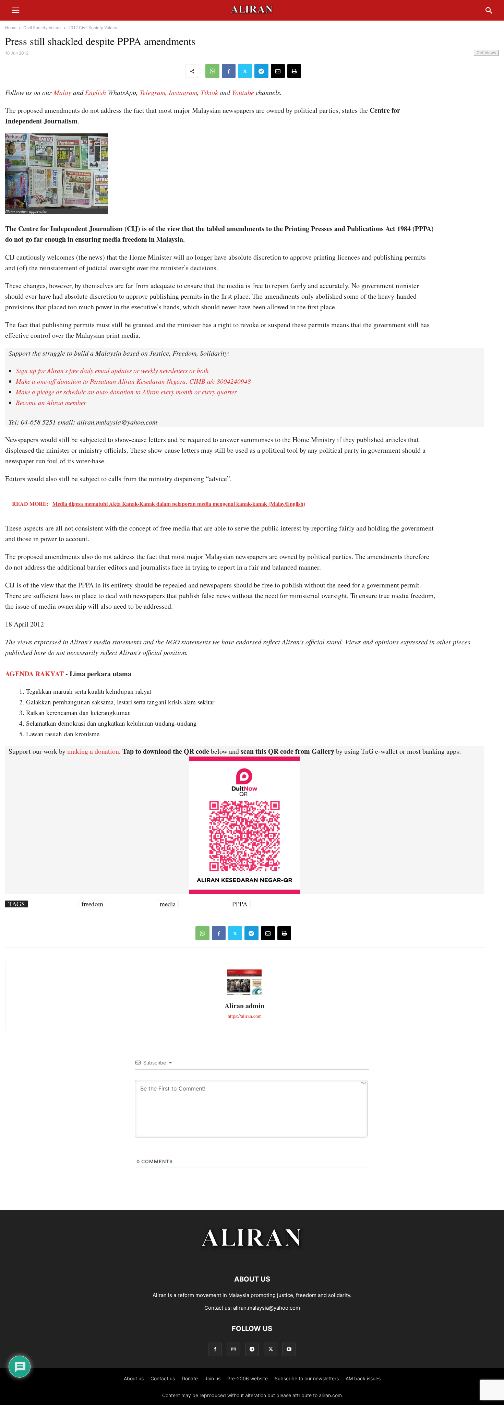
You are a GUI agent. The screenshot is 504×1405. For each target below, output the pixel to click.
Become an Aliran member (51, 402)
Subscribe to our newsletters (307, 1378)
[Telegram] (261, 71)
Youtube (243, 92)
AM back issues (363, 1378)
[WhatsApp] (212, 71)
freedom (92, 904)
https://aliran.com (245, 1016)
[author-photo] (244, 994)
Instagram (183, 92)
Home (10, 27)
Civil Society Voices (42, 27)
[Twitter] (245, 71)
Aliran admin (244, 1006)
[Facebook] (229, 71)
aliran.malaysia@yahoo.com (266, 1308)
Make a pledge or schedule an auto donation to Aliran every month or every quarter (126, 392)
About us (134, 1378)
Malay (62, 92)
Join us (212, 1378)
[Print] (294, 71)
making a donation (93, 751)
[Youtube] (289, 1349)
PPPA (240, 904)
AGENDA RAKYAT (34, 674)
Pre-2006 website (247, 1378)
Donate (190, 1378)
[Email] (278, 71)
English (95, 92)
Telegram (152, 92)
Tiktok (209, 92)
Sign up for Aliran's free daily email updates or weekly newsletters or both (112, 370)
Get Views (486, 52)
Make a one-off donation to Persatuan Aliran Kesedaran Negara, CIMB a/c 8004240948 (133, 381)
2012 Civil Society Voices (92, 27)
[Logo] (252, 1258)
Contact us (163, 1378)
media (168, 904)
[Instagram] (233, 1349)
